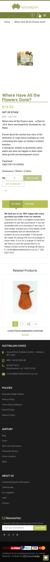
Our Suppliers (8, 493)
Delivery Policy (8, 415)
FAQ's (4, 462)
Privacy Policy (8, 399)
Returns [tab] (16, 204)
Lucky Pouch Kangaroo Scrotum (25, 331)
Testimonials (7, 487)
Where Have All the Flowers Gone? (30, 22)
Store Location (9, 456)
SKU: (4, 116)
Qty (3, 178)
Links (4, 498)
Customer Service (10, 451)
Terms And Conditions (12, 405)
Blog (4, 435)
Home (7, 22)
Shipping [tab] (29, 204)
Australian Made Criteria (13, 394)
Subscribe (40, 528)
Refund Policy (8, 410)
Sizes (4, 441)
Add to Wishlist (13, 184)
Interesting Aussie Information (16, 482)
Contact (5, 503)
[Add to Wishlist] (6, 191)
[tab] (38, 202)
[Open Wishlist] (46, 558)
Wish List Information (11, 446)
